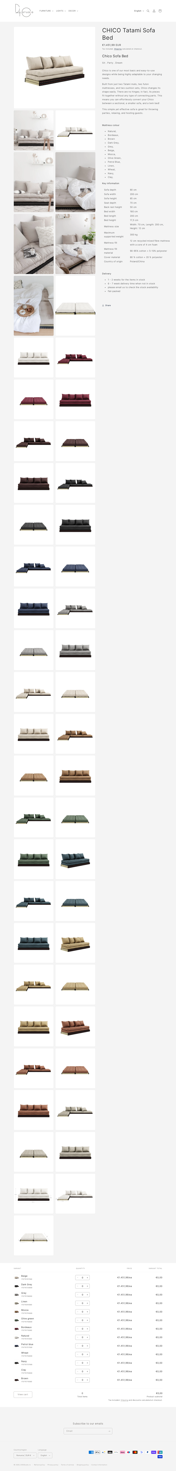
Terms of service (67, 1465)
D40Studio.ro (25, 1465)
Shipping (118, 49)
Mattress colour (110, 125)
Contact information (99, 1465)
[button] (46, 11)
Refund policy (39, 1465)
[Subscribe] (109, 1431)
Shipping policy (83, 1465)
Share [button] (108, 305)
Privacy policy (53, 1465)
